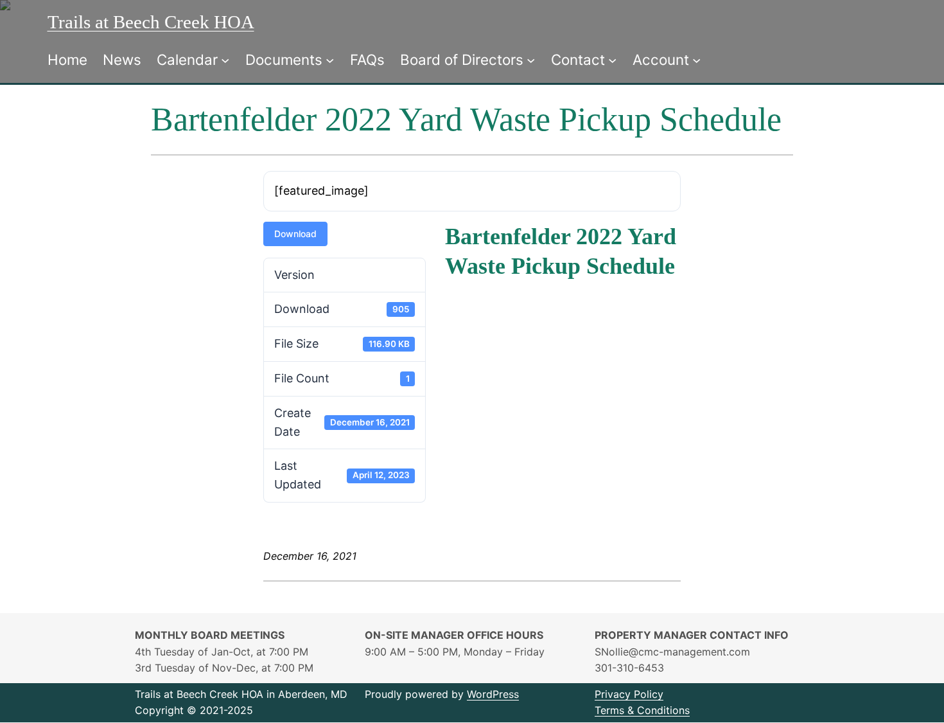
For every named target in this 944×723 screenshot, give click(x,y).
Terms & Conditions (642, 710)
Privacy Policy (629, 694)
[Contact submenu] (612, 59)
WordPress (493, 694)
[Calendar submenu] (225, 59)
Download (295, 233)
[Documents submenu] (330, 59)
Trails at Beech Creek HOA (151, 22)
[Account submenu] (696, 59)
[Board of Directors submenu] (531, 59)
